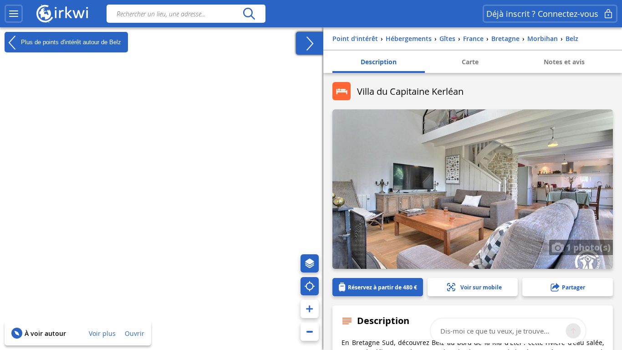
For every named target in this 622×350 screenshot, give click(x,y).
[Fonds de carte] (310, 263)
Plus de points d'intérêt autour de (70, 41)
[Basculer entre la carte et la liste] (309, 43)
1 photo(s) (587, 247)
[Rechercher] (248, 13)
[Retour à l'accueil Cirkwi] (62, 14)
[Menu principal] (14, 14)
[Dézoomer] (310, 332)
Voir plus (102, 333)
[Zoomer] (310, 309)
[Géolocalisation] (310, 286)
